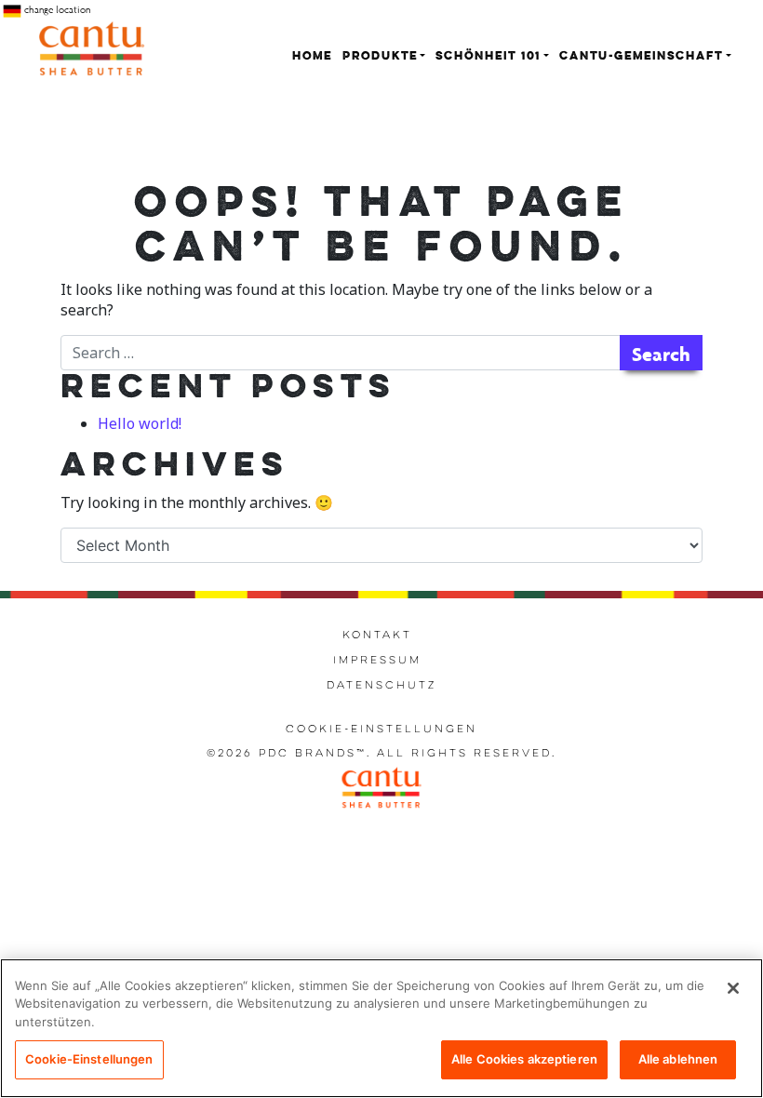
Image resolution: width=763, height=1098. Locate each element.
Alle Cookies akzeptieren (524, 1058)
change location (55, 10)
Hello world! (139, 423)
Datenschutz (381, 685)
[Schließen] (733, 988)
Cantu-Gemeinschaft (641, 56)
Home (312, 56)
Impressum (377, 660)
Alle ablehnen (678, 1058)
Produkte (380, 56)
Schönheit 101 (488, 56)
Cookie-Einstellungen (381, 729)
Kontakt (377, 635)
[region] (381, 1028)
